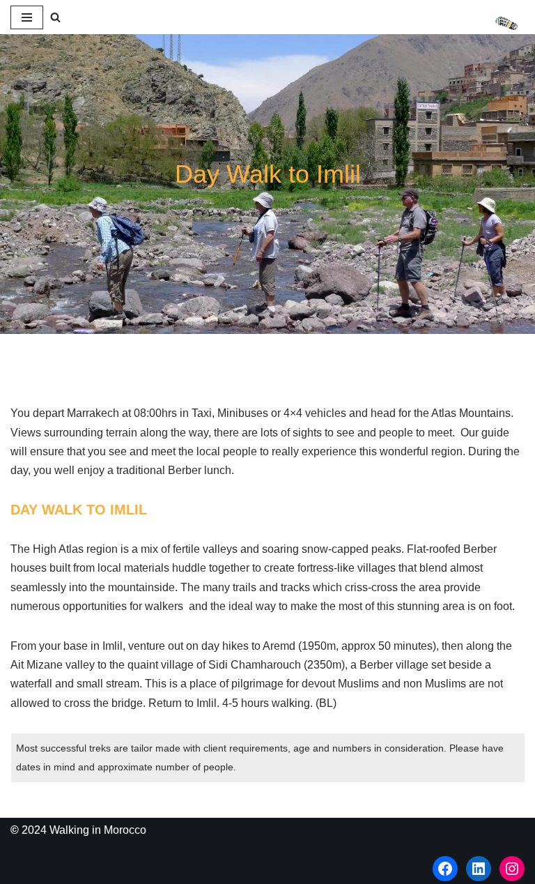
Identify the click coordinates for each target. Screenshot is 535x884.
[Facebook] (445, 868)
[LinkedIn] (478, 868)
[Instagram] (512, 868)
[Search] (55, 17)
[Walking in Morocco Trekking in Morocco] (510, 23)
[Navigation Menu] (26, 17)
